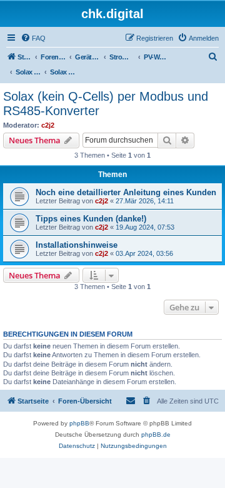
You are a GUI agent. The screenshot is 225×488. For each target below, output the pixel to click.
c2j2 (47, 125)
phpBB (79, 423)
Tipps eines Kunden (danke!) (91, 218)
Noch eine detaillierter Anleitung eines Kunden (126, 192)
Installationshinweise (77, 245)
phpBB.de (156, 434)
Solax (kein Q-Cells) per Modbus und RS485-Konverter (105, 103)
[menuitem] (33, 38)
